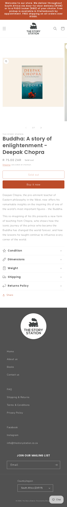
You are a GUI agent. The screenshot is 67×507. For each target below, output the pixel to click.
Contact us (13, 374)
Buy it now (34, 184)
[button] (4, 28)
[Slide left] (26, 128)
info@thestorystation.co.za (22, 443)
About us (12, 359)
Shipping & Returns (18, 397)
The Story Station (29, 501)
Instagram (12, 435)
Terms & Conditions (18, 405)
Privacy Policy (15, 412)
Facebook (12, 427)
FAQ (9, 389)
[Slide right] (41, 128)
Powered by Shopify (43, 501)
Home (10, 351)
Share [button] (10, 295)
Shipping (6, 165)
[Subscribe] (56, 465)
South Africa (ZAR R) (32, 487)
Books (10, 367)
